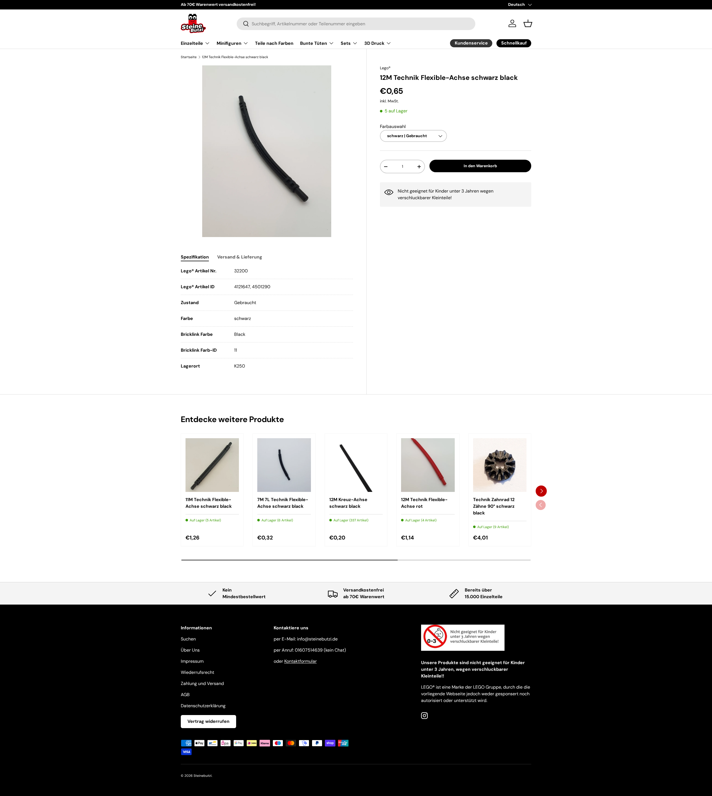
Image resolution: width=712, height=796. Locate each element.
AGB (185, 695)
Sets (346, 43)
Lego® (385, 67)
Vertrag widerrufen (208, 721)
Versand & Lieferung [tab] (239, 257)
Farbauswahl (393, 126)
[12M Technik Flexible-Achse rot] (427, 465)
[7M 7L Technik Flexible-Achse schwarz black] (284, 465)
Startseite (189, 57)
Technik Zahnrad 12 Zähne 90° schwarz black (494, 506)
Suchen (188, 639)
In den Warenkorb (480, 166)
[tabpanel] (267, 318)
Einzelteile (192, 43)
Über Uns (190, 650)
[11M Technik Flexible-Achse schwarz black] (212, 465)
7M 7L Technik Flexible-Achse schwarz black (282, 503)
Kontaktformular (300, 661)
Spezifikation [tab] (195, 257)
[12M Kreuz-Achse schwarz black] (356, 465)
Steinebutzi (203, 775)
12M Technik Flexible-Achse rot (424, 503)
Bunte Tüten (313, 43)
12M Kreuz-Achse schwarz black (348, 503)
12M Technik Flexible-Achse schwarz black (235, 57)
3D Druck (374, 43)
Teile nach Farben (274, 43)
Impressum (192, 661)
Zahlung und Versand (202, 683)
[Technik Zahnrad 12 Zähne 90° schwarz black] (499, 465)
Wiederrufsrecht (197, 672)
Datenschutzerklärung (203, 706)
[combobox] (356, 23)
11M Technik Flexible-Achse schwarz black (209, 503)
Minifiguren (229, 43)
